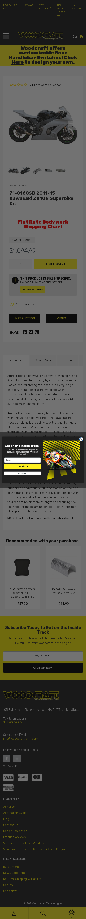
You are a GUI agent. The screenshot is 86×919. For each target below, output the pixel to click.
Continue (23, 466)
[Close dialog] (81, 439)
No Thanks (22, 473)
